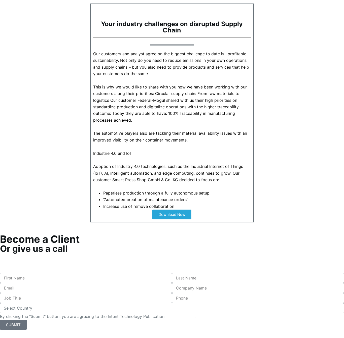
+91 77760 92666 (18, 262)
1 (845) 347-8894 (18, 256)
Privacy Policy (180, 316)
